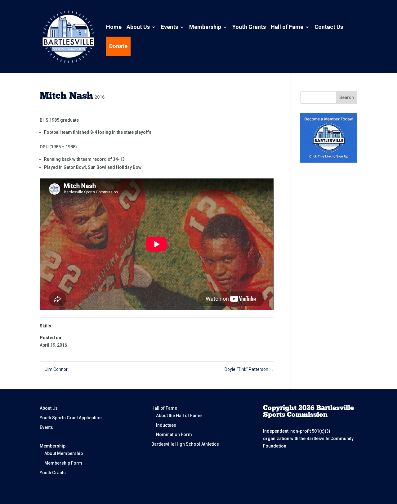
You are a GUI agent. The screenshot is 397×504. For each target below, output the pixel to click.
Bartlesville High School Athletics (185, 444)
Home (114, 27)
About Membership (63, 453)
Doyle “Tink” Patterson (249, 369)
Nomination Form (174, 434)
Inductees (166, 425)
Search (346, 97)
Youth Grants (249, 27)
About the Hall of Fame (179, 415)
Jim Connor (54, 369)
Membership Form (63, 463)
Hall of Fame (287, 27)
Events (169, 27)
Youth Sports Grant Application (71, 417)
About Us (138, 27)
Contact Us (328, 27)
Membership (205, 27)
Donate (118, 46)
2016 (100, 97)
